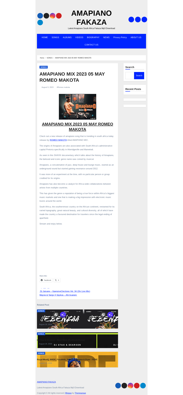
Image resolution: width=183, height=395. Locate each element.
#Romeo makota (63, 87)
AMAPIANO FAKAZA (46, 382)
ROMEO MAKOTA (58, 140)
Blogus (68, 393)
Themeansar (80, 393)
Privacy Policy (120, 37)
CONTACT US (91, 45)
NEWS (106, 37)
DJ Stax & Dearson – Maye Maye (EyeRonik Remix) (61, 340)
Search (129, 67)
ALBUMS (67, 37)
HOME (45, 37)
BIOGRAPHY (93, 37)
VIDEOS (79, 37)
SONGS (55, 37)
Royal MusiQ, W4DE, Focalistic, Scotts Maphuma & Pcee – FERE (67, 360)
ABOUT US (136, 37)
